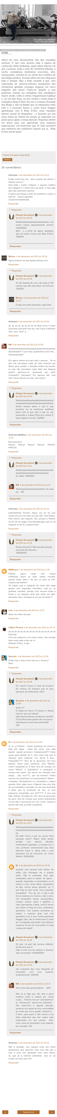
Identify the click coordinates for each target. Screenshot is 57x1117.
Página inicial (28, 1112)
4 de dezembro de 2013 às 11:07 (35, 485)
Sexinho (12, 656)
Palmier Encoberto (25, 215)
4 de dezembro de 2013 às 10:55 (28, 344)
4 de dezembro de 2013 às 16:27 (35, 984)
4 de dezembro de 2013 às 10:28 (31, 256)
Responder (13, 204)
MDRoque (13, 569)
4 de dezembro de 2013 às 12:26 (33, 656)
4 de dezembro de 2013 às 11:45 (34, 569)
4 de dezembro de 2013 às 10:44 (33, 321)
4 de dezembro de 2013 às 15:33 (34, 865)
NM (10, 344)
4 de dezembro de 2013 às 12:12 (39, 627)
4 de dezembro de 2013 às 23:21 (33, 1043)
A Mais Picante (15, 627)
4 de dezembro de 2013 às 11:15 (33, 509)
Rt (9, 742)
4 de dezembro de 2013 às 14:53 (27, 742)
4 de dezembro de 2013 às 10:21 (33, 175)
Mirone (11, 256)
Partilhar (7, 160)
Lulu (10, 610)
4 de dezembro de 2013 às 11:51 (29, 610)
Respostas (16, 210)
